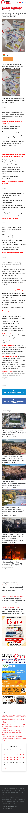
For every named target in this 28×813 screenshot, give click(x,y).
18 (7, 760)
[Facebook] (23, 2)
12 (11, 757)
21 (17, 760)
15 (20, 757)
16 (23, 757)
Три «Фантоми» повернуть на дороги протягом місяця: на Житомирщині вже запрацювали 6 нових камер (13, 537)
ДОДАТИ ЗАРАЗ (8, 59)
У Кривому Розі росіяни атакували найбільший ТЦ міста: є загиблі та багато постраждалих (12, 565)
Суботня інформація (12, 585)
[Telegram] (25, 2)
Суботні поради (13, 596)
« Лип (5, 769)
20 (14, 760)
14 (17, 757)
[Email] (17, 2)
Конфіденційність (7, 808)
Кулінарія (5, 596)
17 (4, 760)
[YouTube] (20, 2)
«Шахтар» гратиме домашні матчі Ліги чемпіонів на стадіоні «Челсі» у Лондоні (14, 433)
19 (11, 760)
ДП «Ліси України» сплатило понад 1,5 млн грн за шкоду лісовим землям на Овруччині (13, 458)
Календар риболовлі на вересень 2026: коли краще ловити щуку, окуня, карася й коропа (13, 510)
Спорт (4, 585)
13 (14, 757)
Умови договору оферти (9, 806)
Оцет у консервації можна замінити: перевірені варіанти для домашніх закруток (13, 600)
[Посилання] (6, 2)
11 (7, 757)
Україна (20, 596)
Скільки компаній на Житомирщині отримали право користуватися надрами (14, 484)
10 (4, 757)
